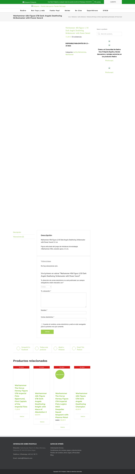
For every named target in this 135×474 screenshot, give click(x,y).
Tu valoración (46, 291)
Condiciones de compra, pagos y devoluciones (65, 450)
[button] (114, 10)
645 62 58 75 (32, 454)
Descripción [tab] (17, 232)
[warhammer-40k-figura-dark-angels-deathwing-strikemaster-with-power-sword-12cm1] (38, 125)
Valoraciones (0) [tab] (18, 237)
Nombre (44, 310)
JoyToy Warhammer (79, 52)
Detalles (22, 416)
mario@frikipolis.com (25, 458)
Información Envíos (57, 448)
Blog (52, 455)
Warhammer (70, 54)
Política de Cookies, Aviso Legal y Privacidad (65, 453)
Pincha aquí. (109, 60)
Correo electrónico (47, 317)
